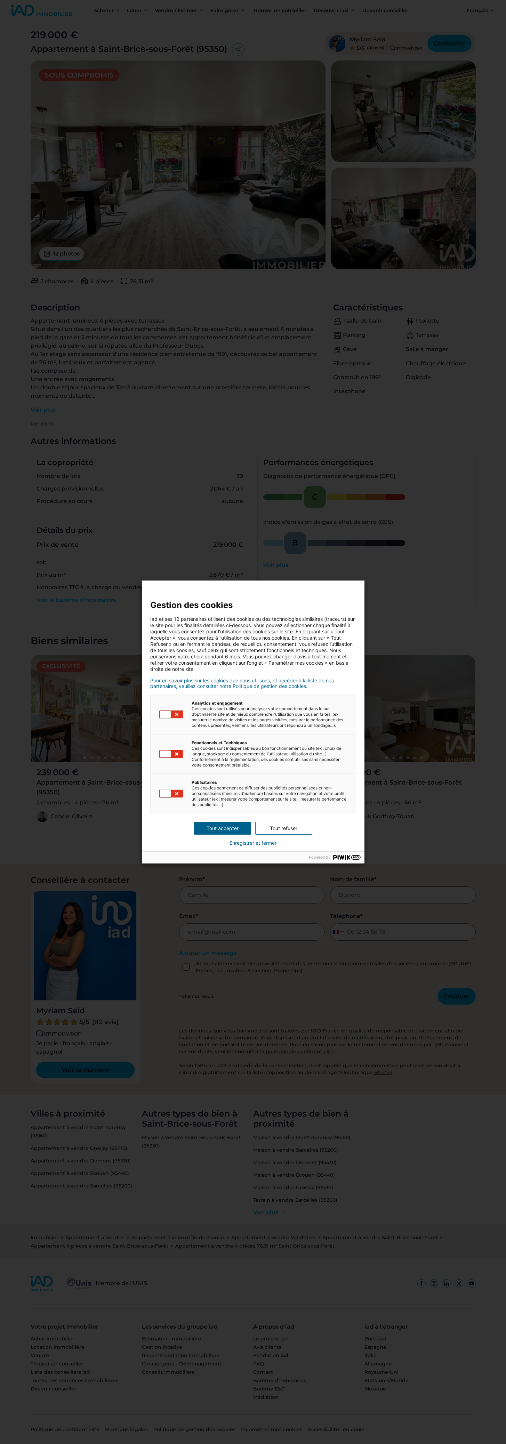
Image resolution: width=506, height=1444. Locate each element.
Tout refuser (283, 828)
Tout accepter (223, 828)
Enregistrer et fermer (253, 843)
